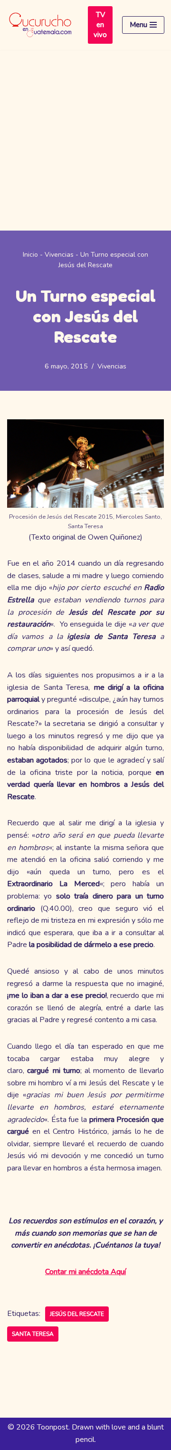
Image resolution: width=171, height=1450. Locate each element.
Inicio (30, 254)
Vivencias (59, 254)
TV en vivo (100, 24)
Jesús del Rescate (77, 1314)
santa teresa (33, 1334)
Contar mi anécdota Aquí (85, 1271)
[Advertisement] (85, 140)
